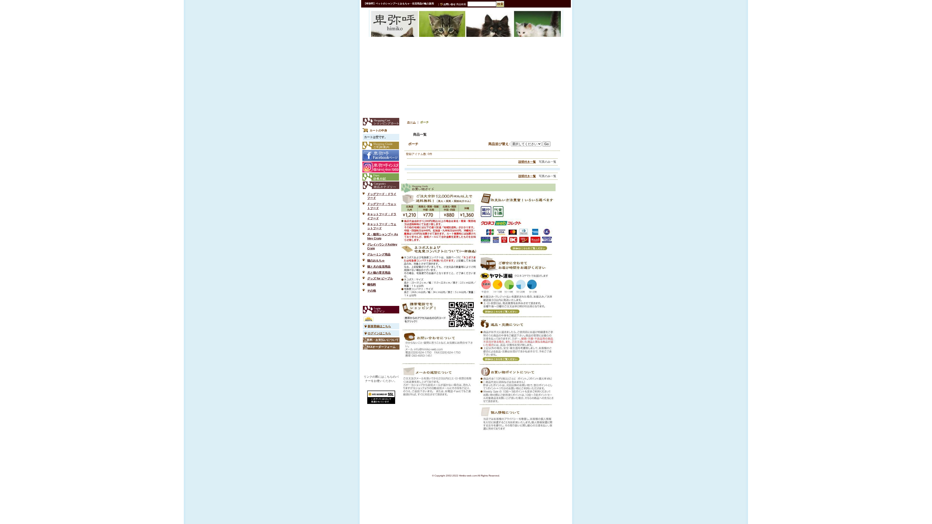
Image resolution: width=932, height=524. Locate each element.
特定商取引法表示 (381, 300)
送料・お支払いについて (383, 340)
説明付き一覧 (527, 162)
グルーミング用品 (379, 254)
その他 (371, 290)
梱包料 (371, 284)
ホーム (411, 122)
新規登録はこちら (379, 326)
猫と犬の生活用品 (379, 266)
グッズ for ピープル (380, 278)
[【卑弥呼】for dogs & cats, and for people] (387, 20)
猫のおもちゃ (376, 260)
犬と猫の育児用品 (379, 272)
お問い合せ (449, 4)
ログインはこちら (379, 333)
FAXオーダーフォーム (381, 347)
